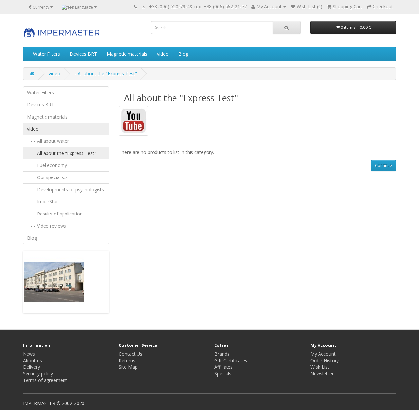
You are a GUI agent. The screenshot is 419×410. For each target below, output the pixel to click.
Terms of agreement (45, 380)
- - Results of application (54, 214)
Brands (221, 354)
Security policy (38, 373)
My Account (323, 354)
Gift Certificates (230, 360)
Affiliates (223, 367)
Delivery (31, 367)
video (163, 54)
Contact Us (130, 354)
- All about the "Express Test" (106, 73)
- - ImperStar (42, 201)
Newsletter (322, 373)
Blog (183, 54)
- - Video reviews (46, 226)
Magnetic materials (127, 54)
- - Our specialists (47, 177)
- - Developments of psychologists (65, 189)
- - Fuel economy (47, 165)
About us (32, 360)
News (29, 354)
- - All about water (48, 141)
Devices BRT (83, 54)
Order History (324, 360)
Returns (127, 360)
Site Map (128, 367)
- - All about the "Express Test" (61, 153)
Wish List (319, 367)
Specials (222, 373)
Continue (383, 165)
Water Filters (46, 54)
